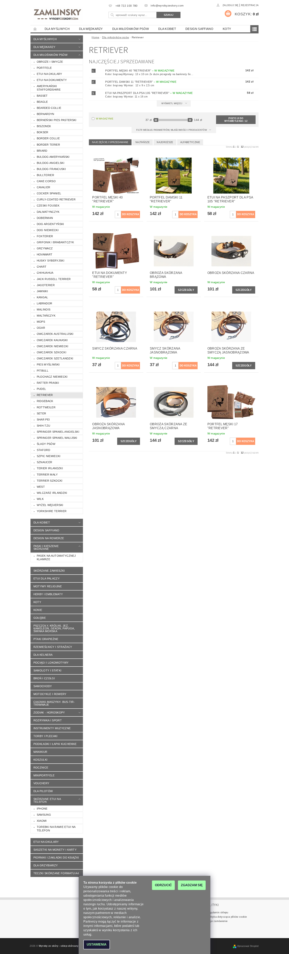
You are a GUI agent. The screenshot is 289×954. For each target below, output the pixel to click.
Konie (37, 610)
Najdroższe (165, 142)
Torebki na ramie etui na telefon (56, 828)
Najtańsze (142, 142)
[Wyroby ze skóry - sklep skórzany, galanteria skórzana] (58, 15)
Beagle (42, 101)
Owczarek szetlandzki (55, 358)
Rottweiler (46, 407)
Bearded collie (49, 107)
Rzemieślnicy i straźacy (52, 646)
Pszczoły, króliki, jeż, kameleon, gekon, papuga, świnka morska (54, 628)
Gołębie (39, 617)
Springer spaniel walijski (57, 437)
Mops (41, 321)
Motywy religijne (47, 586)
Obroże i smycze (50, 61)
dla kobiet (167, 28)
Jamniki (42, 291)
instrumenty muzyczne (52, 728)
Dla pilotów (43, 791)
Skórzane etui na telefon (47, 800)
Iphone (42, 808)
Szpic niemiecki (49, 456)
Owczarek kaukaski (52, 340)
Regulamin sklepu (217, 912)
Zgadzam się (192, 885)
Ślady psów (46, 443)
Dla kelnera (43, 654)
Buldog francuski (51, 169)
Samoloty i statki (47, 670)
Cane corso (46, 181)
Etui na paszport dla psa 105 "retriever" (149, 93)
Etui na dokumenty (52, 80)
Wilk (40, 498)
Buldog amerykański (53, 156)
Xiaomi (42, 820)
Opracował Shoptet (248, 946)
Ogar (41, 327)
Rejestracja (250, 5)
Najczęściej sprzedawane (110, 142)
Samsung (44, 814)
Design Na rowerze (48, 538)
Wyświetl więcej (171, 103)
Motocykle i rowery (49, 694)
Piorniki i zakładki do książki (56, 857)
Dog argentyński (50, 224)
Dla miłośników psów (130, 28)
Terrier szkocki (50, 480)
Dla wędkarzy (91, 28)
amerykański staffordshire (49, 87)
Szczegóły (186, 289)
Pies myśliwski (48, 364)
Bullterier (45, 175)
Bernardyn (45, 114)
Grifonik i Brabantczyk (55, 242)
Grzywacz (45, 248)
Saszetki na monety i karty (54, 849)
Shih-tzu (43, 425)
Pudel (41, 388)
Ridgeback (45, 401)
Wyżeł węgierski (50, 505)
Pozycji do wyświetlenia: (236, 119)
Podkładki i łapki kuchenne (54, 744)
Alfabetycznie (190, 142)
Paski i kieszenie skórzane (46, 547)
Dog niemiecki (48, 230)
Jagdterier (46, 285)
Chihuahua (45, 272)
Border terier (48, 144)
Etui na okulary (49, 73)
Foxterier (45, 236)
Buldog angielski (50, 162)
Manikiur (40, 751)
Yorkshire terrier (51, 511)
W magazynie (104, 118)
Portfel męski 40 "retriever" (139, 70)
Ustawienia (97, 944)
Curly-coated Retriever (56, 199)
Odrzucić (163, 885)
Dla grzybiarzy (45, 865)
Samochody (42, 686)
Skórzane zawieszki (49, 570)
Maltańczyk (46, 315)
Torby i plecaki (45, 736)
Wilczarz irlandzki (52, 492)
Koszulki (40, 759)
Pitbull (42, 370)
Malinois (44, 309)
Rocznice (40, 767)
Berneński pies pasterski (56, 120)
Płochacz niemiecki (52, 376)
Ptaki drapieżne (45, 639)
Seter (41, 413)
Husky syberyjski (50, 260)
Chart (42, 266)
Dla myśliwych (57, 28)
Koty (227, 28)
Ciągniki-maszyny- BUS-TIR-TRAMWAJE (54, 703)
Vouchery (41, 783)
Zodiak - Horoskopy (49, 712)
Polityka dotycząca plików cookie (227, 916)
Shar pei (43, 419)
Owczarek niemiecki (52, 346)
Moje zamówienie (217, 921)
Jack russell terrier (54, 279)
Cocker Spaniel (49, 193)
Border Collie (48, 138)
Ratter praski (48, 382)
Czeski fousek (48, 205)
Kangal (42, 297)
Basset (42, 95)
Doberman (45, 217)
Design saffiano (199, 28)
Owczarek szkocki (51, 352)
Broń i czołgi (44, 678)
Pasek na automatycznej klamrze (56, 557)
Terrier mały (47, 474)
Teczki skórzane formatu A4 (56, 873)
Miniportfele (44, 775)
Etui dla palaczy (46, 578)
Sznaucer (44, 462)
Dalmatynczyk (48, 211)
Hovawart (44, 254)
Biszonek (44, 126)
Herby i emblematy (48, 594)
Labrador (44, 303)
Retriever (45, 395)
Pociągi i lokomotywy (50, 662)
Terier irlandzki (50, 468)
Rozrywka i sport (47, 720)
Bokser (42, 132)
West (41, 486)
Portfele (44, 67)
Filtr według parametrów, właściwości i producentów (171, 130)
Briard (42, 150)
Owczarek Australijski (55, 333)
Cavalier (43, 187)
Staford (43, 450)
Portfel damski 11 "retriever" (140, 81)
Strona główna (35, 28)
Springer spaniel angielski (58, 431)
